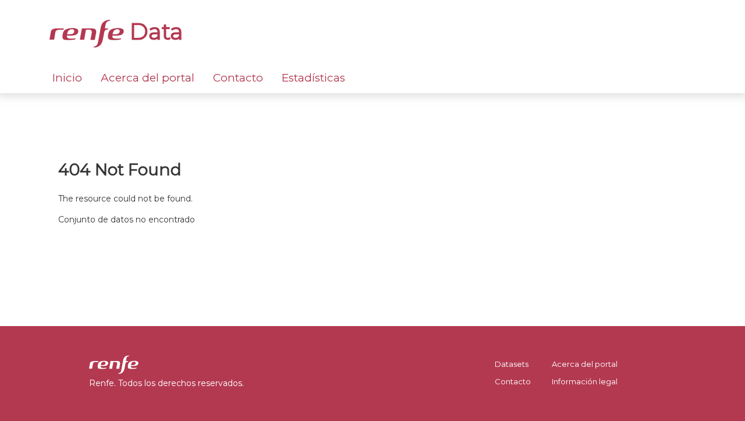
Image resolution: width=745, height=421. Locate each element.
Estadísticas (313, 77)
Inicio (67, 77)
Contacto (238, 77)
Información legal (585, 381)
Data (153, 31)
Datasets (511, 364)
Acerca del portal (147, 77)
